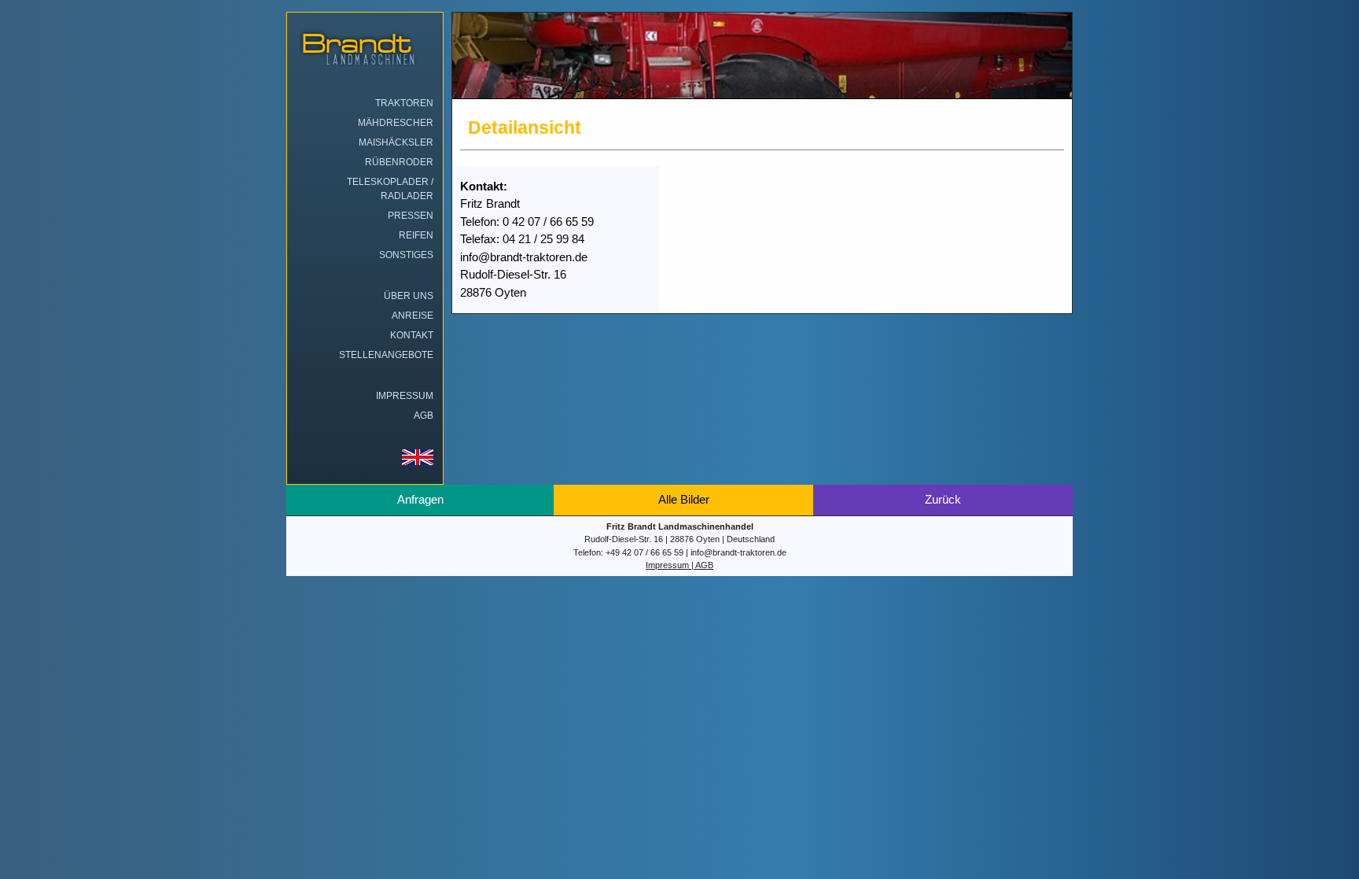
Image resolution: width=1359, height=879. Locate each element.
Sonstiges (406, 254)
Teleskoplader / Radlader (390, 188)
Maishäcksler (396, 142)
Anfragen (420, 499)
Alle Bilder (683, 499)
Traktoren (404, 103)
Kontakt (411, 335)
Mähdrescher (395, 122)
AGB (423, 415)
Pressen (410, 215)
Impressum (404, 395)
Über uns (408, 295)
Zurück (943, 499)
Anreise (412, 315)
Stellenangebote (386, 354)
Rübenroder (399, 162)
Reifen (416, 235)
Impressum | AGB (679, 565)
